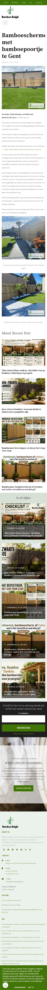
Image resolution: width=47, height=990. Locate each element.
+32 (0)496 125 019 (11, 874)
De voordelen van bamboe (11, 900)
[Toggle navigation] (5, 22)
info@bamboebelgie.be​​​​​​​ (14, 881)
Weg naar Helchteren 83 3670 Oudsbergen (21, 863)
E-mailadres (23, 713)
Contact (39, 2)
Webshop (15, 2)
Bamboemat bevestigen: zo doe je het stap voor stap (21, 937)
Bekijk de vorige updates (23, 733)
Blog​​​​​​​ (24, 2)
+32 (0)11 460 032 (11, 871)
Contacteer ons (23, 788)
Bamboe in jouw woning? (11, 905)
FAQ (30, 2)
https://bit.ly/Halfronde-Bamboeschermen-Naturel (23, 149)
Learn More (20, 987)
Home (6, 2)
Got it (31, 987)
